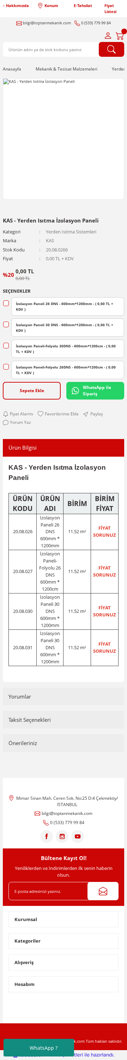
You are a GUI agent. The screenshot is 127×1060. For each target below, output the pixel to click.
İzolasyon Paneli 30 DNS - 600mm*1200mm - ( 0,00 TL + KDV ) (64, 327)
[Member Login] (108, 35)
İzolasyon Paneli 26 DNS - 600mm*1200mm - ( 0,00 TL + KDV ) (64, 306)
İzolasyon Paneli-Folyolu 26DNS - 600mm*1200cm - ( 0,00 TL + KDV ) (66, 370)
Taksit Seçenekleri (29, 719)
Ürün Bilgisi (22, 447)
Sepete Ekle (32, 390)
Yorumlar (19, 696)
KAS (50, 240)
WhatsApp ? (44, 1047)
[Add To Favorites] (58, 414)
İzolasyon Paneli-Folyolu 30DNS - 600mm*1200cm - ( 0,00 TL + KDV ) (66, 348)
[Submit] (103, 891)
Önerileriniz (22, 743)
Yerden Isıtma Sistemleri (71, 232)
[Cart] (120, 35)
